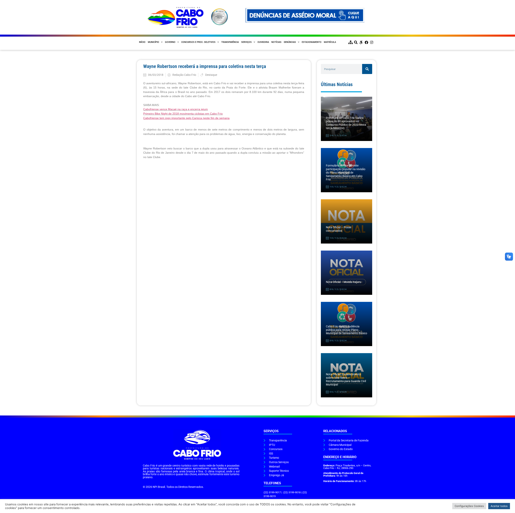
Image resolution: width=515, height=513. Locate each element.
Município (153, 42)
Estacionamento (311, 42)
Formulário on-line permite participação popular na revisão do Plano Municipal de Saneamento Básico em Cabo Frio (345, 172)
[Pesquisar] (367, 69)
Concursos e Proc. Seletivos (198, 42)
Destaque (211, 75)
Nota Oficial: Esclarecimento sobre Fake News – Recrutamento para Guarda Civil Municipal (346, 380)
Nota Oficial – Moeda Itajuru (343, 282)
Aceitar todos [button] (499, 506)
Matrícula (330, 42)
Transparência (230, 42)
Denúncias (290, 42)
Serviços (246, 42)
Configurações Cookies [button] (469, 506)
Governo (170, 42)
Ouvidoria (263, 42)
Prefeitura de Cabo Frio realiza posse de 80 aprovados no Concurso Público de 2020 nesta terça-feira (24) (346, 123)
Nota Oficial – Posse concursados (338, 229)
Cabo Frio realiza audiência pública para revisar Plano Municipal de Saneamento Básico (346, 330)
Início (142, 42)
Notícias (276, 42)
